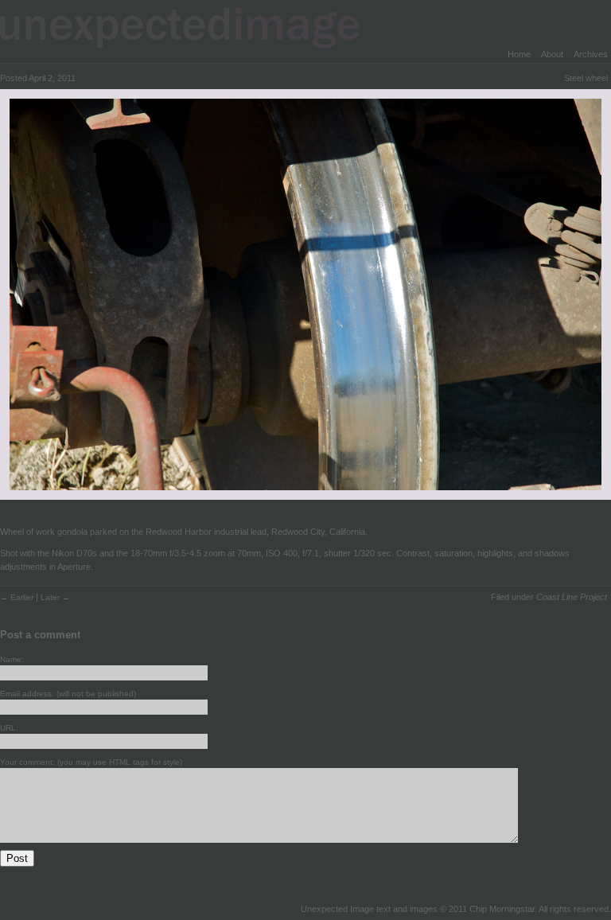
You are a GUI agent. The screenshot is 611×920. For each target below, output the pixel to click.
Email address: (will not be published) (68, 693)
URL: (9, 727)
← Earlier (18, 597)
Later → (55, 597)
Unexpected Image (190, 27)
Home (519, 54)
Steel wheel (586, 78)
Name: (12, 659)
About (552, 54)
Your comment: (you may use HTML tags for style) (91, 762)
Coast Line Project (571, 597)
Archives (591, 54)
